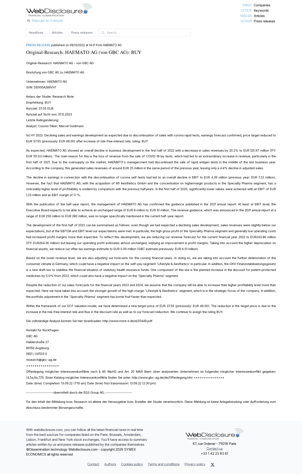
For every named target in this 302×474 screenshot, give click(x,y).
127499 (246, 21)
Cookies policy (132, 464)
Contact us (214, 449)
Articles (259, 16)
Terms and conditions (164, 464)
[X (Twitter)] (212, 464)
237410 (246, 10)
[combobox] (145, 32)
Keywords (261, 10)
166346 (246, 16)
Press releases (264, 21)
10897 (247, 5)
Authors (110, 464)
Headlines (36, 32)
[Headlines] (59, 9)
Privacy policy (194, 464)
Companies (262, 5)
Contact (93, 464)
